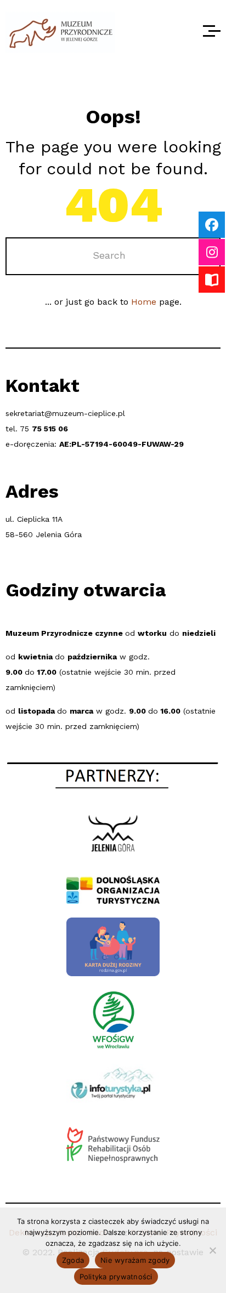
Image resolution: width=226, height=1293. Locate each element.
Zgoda (73, 1260)
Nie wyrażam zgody (135, 1260)
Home (143, 302)
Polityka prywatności (116, 1276)
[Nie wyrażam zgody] (212, 1250)
